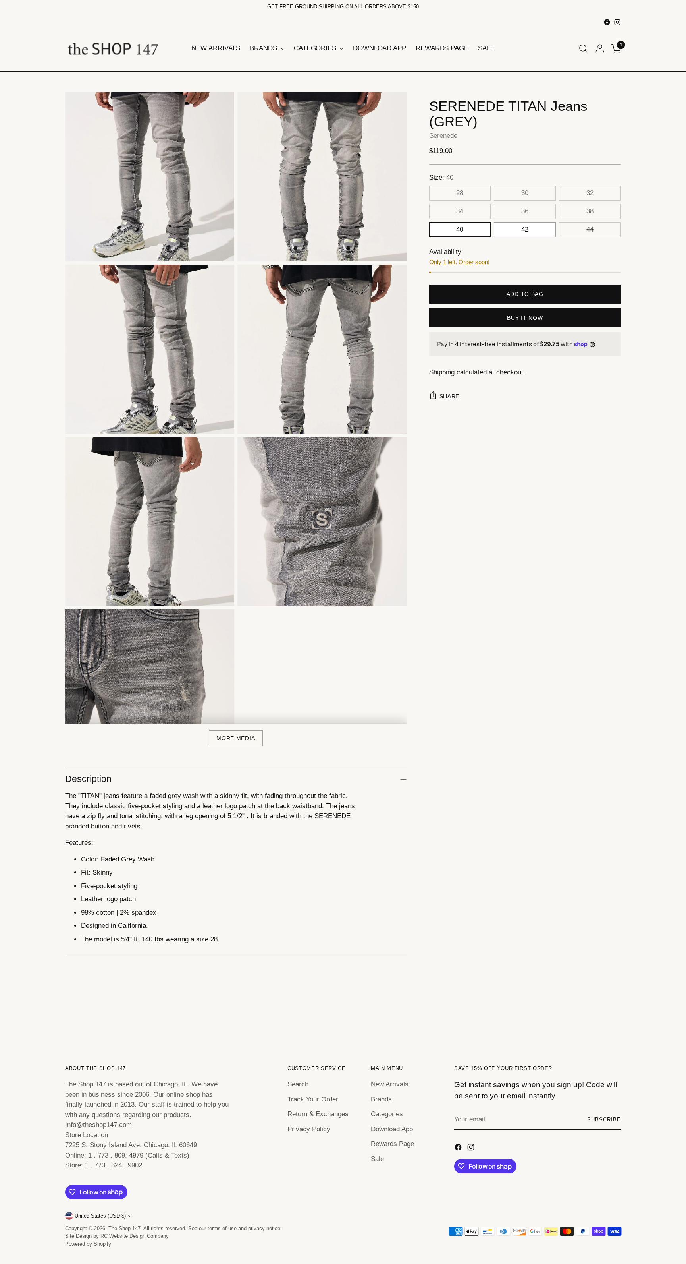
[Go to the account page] (600, 48)
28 (459, 193)
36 (524, 211)
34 (459, 211)
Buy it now (525, 318)
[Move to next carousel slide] (614, 1019)
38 (590, 211)
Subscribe (604, 1120)
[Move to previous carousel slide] (596, 1020)
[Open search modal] (583, 48)
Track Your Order (312, 1099)
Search (297, 1084)
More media (235, 738)
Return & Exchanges (318, 1114)
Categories (387, 1114)
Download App (392, 1129)
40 (459, 229)
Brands (381, 1099)
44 (590, 229)
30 (524, 193)
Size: (441, 177)
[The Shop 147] (112, 48)
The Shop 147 (124, 1228)
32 (590, 193)
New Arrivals (390, 1084)
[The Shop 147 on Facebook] (607, 22)
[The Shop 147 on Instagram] (617, 22)
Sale (377, 1159)
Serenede (443, 135)
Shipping (442, 372)
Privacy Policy (308, 1129)
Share (449, 396)
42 (524, 229)
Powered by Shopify (88, 1244)
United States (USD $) (100, 1216)
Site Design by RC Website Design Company (117, 1236)
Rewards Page (392, 1144)
